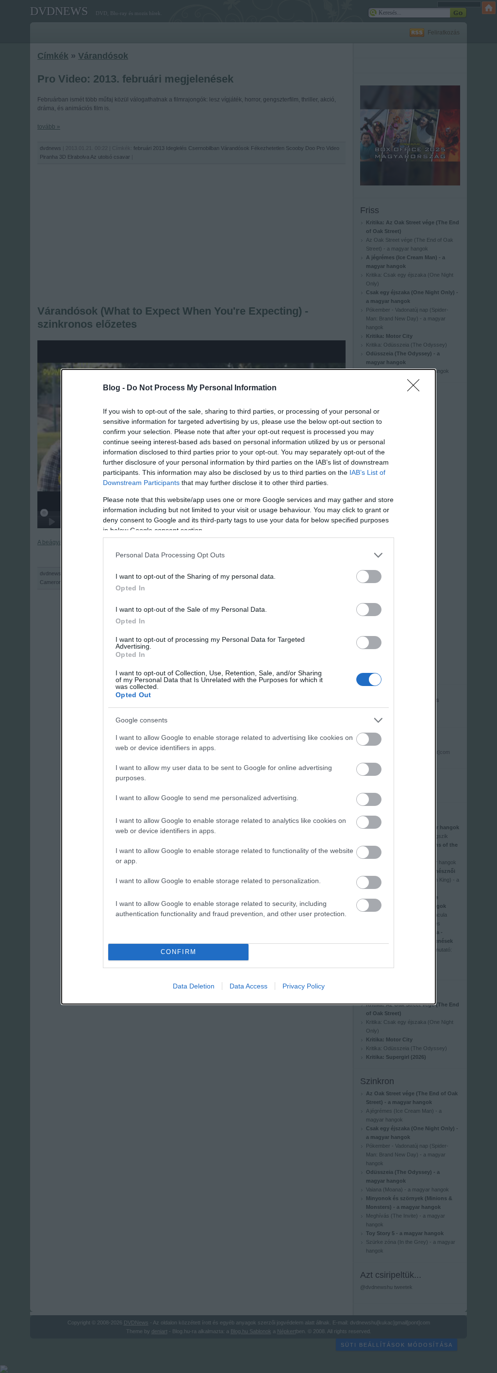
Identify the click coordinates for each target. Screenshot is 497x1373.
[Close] (416, 388)
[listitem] (248, 555)
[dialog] (248, 686)
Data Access (248, 986)
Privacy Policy (303, 986)
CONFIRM (179, 951)
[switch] (368, 576)
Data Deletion (194, 986)
